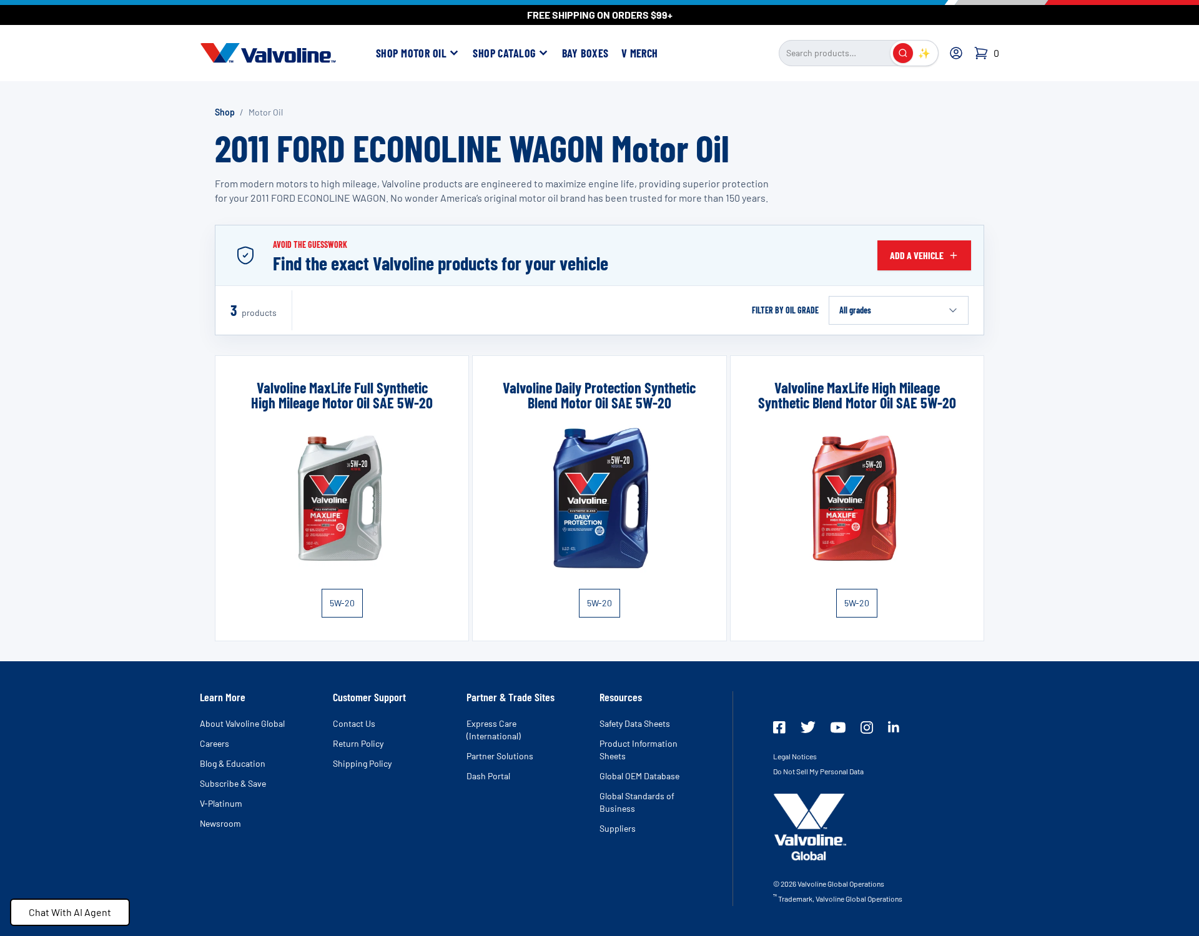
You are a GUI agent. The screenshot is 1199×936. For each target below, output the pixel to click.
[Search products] (903, 53)
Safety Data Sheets (635, 723)
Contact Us (354, 723)
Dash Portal (488, 776)
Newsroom (220, 823)
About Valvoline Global (242, 723)
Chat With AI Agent (70, 912)
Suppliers (618, 828)
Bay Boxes (585, 53)
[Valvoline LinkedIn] (893, 726)
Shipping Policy (362, 763)
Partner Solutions (499, 756)
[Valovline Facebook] (779, 727)
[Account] (956, 53)
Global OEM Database (639, 776)
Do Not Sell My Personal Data (818, 771)
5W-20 (342, 603)
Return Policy (358, 743)
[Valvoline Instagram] (867, 727)
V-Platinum (221, 803)
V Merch (639, 53)
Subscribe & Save (233, 783)
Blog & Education (232, 763)
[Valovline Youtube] (838, 727)
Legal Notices (795, 756)
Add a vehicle (917, 255)
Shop (225, 112)
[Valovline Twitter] (808, 727)
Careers (214, 743)
